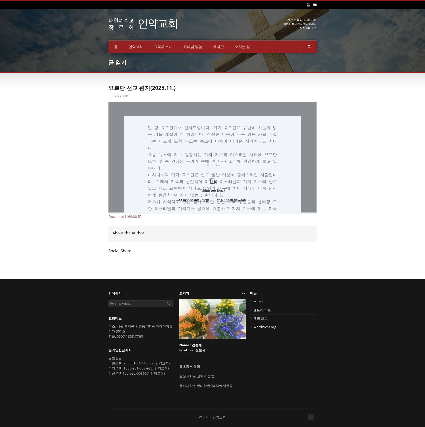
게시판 (218, 46)
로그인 (258, 301)
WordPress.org (264, 327)
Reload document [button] (195, 200)
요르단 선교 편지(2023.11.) (142, 87)
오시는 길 (242, 46)
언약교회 (136, 46)
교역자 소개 (163, 46)
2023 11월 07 (121, 96)
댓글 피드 (260, 318)
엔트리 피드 (262, 310)
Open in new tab (233, 200)
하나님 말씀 (193, 46)
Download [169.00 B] (124, 216)
